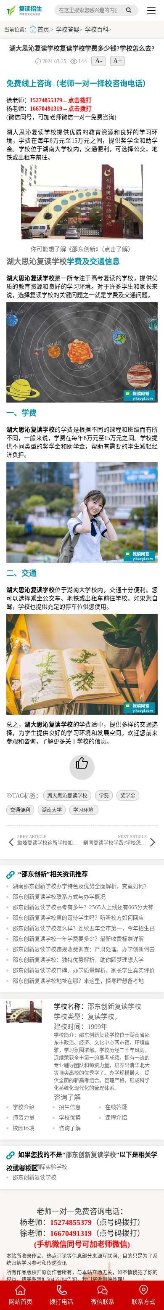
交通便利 (20, 810)
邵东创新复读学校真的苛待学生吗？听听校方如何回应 (78, 918)
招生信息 (70, 1107)
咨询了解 (67, 1097)
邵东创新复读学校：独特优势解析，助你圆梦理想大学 (78, 960)
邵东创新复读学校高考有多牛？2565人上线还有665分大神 (83, 907)
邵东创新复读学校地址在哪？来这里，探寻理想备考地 (78, 981)
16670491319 (71, 1233)
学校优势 (70, 1117)
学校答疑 (67, 30)
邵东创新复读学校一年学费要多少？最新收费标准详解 (78, 939)
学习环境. (84, 810)
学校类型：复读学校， (87, 1016)
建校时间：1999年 (81, 1026)
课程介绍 (116, 1117)
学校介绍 (23, 1107)
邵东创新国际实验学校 (40, 1167)
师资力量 (23, 1117)
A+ (117, 60)
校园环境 (23, 1128)
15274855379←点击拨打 (61, 100)
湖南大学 (52, 810)
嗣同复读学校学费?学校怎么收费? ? (122, 840)
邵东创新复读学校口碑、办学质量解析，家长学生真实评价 (84, 970)
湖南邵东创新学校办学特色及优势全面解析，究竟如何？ (81, 886)
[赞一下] (82, 767)
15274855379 (71, 1222)
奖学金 (127, 796)
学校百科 (96, 30)
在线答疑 (116, 1107)
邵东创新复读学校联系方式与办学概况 (59, 897)
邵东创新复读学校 (114, 1006)
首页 (43, 30)
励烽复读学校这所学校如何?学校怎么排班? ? (66, 840)
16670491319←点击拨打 (61, 109)
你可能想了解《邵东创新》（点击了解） (82, 249)
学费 (104, 796)
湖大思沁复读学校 (67, 796)
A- (98, 60)
